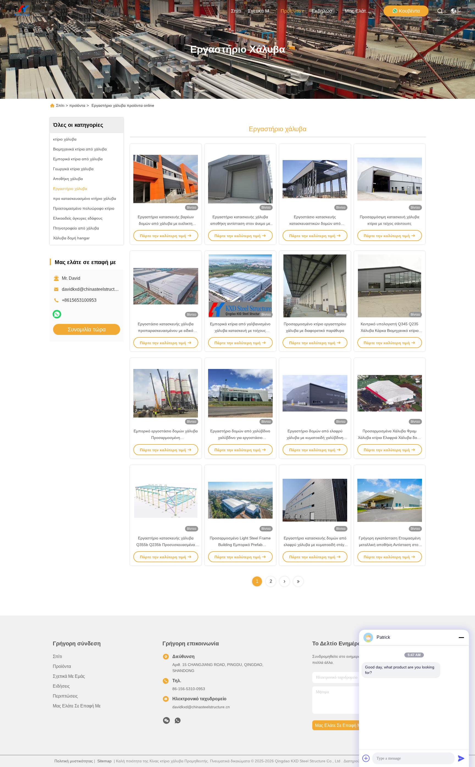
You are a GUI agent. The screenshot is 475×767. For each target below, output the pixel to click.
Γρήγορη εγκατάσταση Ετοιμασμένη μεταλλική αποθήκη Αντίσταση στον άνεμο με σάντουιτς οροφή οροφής (390, 544)
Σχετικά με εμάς (261, 11)
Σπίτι (236, 11)
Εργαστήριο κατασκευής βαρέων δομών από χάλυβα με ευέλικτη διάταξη (166, 223)
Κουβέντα (409, 11)
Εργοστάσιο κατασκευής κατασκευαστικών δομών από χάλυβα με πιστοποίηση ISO (315, 223)
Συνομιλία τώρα (87, 329)
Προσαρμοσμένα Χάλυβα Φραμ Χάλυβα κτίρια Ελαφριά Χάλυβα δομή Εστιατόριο (389, 437)
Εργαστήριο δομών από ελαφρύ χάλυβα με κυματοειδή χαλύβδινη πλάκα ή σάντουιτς (315, 437)
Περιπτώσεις (65, 696)
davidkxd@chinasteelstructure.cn (94, 289)
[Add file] (366, 758)
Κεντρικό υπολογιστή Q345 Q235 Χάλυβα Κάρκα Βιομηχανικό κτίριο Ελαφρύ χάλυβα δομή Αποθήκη (390, 330)
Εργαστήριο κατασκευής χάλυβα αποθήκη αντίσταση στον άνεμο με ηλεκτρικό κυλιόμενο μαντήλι (240, 223)
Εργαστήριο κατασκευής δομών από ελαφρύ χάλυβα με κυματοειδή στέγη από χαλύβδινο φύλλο (315, 544)
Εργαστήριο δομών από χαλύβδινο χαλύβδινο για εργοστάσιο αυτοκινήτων (240, 437)
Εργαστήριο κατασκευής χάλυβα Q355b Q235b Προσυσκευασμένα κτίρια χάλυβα (165, 544)
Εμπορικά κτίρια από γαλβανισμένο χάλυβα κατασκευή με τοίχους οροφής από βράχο (240, 330)
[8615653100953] (177, 722)
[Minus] (461, 637)
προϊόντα (291, 11)
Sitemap (104, 761)
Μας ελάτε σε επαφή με (358, 11)
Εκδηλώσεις (325, 11)
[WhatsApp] (57, 314)
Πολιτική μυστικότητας (73, 761)
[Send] (461, 758)
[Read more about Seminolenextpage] (284, 581)
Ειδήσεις (61, 686)
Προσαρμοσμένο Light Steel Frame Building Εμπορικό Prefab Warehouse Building (240, 544)
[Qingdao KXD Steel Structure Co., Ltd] (22, 11)
